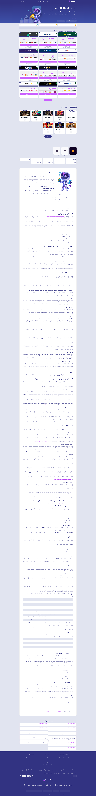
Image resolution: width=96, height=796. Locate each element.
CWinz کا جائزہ (48, 79)
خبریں (20, 1)
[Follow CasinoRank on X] (28, 776)
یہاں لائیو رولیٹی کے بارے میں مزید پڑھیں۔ (43, 422)
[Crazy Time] (59, 115)
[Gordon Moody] (49, 785)
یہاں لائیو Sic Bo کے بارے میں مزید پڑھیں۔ (62, 479)
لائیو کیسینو (50, 1)
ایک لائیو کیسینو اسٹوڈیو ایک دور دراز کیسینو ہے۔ (48, 657)
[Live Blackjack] (48, 115)
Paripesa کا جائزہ (67, 63)
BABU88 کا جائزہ (29, 95)
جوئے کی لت (48, 762)
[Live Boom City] (36, 115)
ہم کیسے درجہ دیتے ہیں (32, 760)
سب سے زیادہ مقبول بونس (55, 256)
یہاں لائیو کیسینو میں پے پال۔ (67, 339)
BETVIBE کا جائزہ (29, 63)
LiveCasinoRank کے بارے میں (31, 757)
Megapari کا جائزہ (67, 79)
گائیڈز (25, 1)
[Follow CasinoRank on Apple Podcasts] (20, 776)
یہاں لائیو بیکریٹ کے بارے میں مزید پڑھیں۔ (43, 441)
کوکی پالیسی (64, 794)
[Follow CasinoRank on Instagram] (30, 776)
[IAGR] (70, 785)
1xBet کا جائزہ (48, 63)
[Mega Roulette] (59, 128)
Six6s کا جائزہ (28, 79)
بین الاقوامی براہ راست (48, 764)
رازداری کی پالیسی (48, 794)
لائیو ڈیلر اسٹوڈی (33, 1)
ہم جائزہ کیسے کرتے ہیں (32, 758)
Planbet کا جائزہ (29, 46)
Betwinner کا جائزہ (67, 46)
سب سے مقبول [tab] (72, 107)
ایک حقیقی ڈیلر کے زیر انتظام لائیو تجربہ (55, 216)
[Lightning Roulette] (24, 115)
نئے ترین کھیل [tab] (64, 107)
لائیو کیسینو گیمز (42, 1)
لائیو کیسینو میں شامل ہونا (64, 757)
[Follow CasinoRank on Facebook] (33, 776)
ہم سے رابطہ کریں (31, 762)
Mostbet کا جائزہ (48, 46)
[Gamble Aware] (36, 785)
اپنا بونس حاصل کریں (67, 44)
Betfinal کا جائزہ (48, 95)
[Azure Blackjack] (71, 115)
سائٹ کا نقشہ (32, 794)
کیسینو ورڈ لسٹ (26, 648)
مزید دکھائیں (48, 99)
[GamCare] (58, 785)
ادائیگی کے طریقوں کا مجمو (48, 760)
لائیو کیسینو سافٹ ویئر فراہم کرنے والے (59, 503)
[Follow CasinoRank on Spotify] (23, 776)
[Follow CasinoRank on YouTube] (25, 776)
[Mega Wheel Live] (48, 128)
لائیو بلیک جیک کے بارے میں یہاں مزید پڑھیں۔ (41, 404)
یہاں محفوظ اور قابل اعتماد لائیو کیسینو (54, 711)
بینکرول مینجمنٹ (26, 646)
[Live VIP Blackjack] (71, 128)
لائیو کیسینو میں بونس (47, 758)
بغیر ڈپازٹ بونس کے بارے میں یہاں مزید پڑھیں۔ (35, 278)
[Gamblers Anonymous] (65, 785)
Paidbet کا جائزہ (67, 95)
